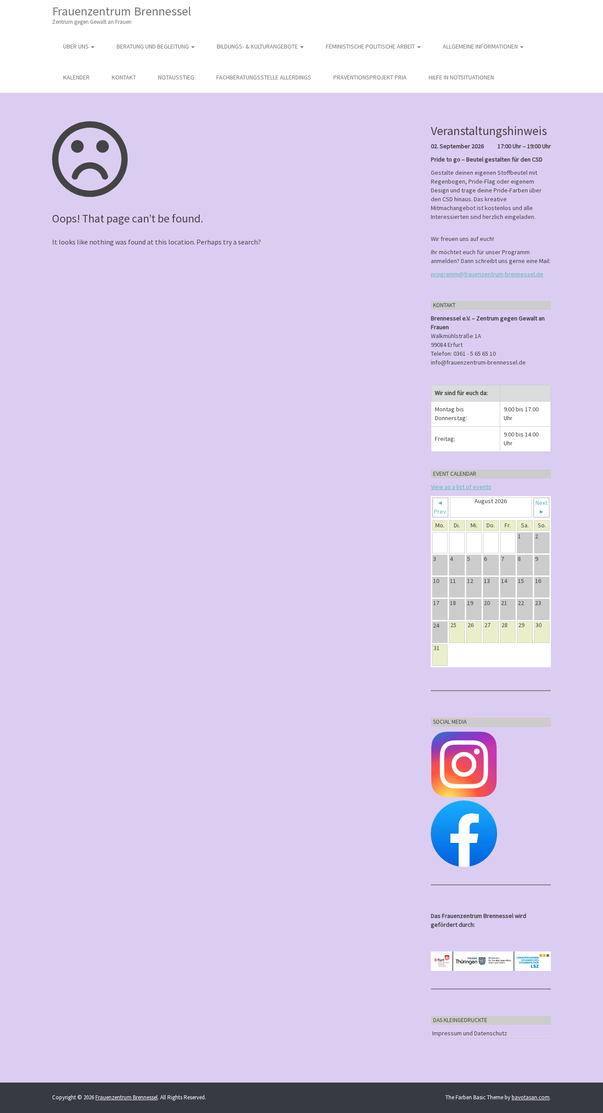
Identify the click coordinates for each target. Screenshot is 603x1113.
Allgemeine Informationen (481, 46)
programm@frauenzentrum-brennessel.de (487, 274)
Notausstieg (176, 77)
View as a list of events (461, 487)
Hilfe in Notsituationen (461, 77)
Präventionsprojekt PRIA (370, 77)
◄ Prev (440, 507)
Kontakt (124, 77)
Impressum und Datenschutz (469, 1033)
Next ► (541, 507)
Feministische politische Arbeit (371, 46)
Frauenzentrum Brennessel (121, 14)
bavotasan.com (531, 1097)
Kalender (76, 77)
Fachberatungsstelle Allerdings (263, 77)
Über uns (76, 46)
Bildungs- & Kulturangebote (258, 46)
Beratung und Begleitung (153, 46)
